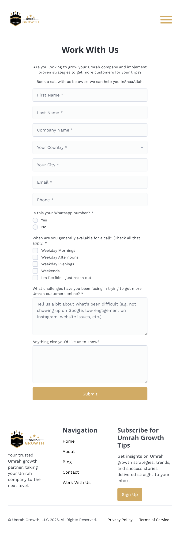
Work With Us (76, 482)
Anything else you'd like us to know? (66, 342)
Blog (67, 461)
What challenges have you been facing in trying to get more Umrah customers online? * (87, 291)
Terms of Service (154, 520)
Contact (71, 472)
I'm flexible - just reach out (65, 277)
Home (69, 441)
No (43, 227)
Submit (90, 393)
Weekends (50, 271)
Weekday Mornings (57, 250)
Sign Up (130, 494)
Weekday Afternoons (59, 257)
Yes (43, 220)
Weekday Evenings (57, 264)
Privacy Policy (120, 520)
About (69, 451)
